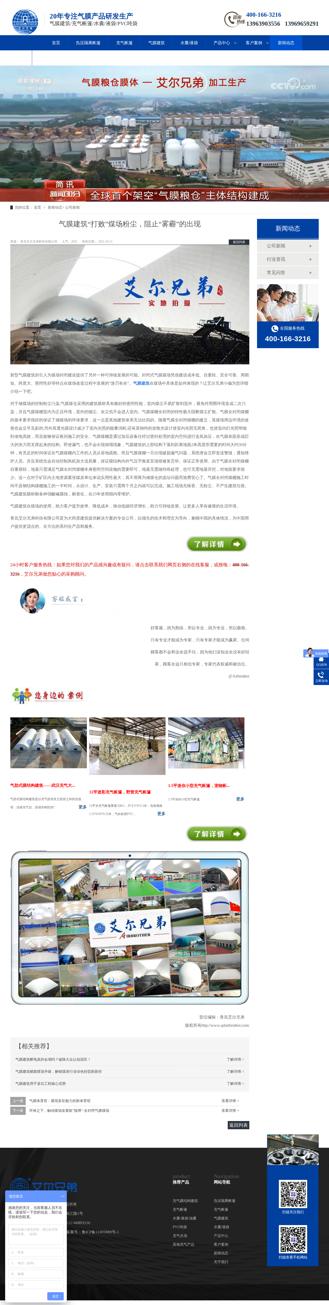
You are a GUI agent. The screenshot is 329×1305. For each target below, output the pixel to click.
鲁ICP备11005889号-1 (100, 1232)
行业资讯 (276, 259)
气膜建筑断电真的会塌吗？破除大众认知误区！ (53, 1059)
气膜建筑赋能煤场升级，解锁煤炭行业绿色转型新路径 (58, 1071)
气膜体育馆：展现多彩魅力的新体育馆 (59, 1101)
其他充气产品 (183, 1244)
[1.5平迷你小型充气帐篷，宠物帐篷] (206, 767)
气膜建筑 (156, 43)
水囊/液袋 (189, 43)
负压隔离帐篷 (88, 43)
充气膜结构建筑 (185, 1201)
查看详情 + (230, 1101)
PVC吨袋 (180, 1227)
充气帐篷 (124, 43)
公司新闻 (72, 207)
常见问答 (276, 272)
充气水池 (180, 1236)
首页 (56, 43)
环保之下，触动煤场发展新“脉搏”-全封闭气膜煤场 (69, 1111)
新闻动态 (286, 43)
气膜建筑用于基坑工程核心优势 (40, 1084)
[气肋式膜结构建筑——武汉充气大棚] (48, 767)
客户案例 (254, 43)
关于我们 (16, 58)
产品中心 (222, 43)
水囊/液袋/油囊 (184, 1218)
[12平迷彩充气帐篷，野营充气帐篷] (127, 773)
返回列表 (239, 242)
